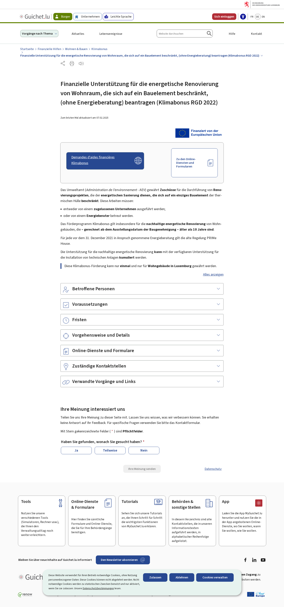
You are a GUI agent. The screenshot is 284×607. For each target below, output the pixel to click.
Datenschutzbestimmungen (98, 588)
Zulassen (155, 577)
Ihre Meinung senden (142, 469)
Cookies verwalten (215, 577)
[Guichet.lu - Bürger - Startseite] (34, 16)
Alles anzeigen (213, 274)
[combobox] (185, 33)
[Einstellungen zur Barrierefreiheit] (243, 17)
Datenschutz (213, 469)
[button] (72, 63)
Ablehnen (182, 577)
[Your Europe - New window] (256, 594)
